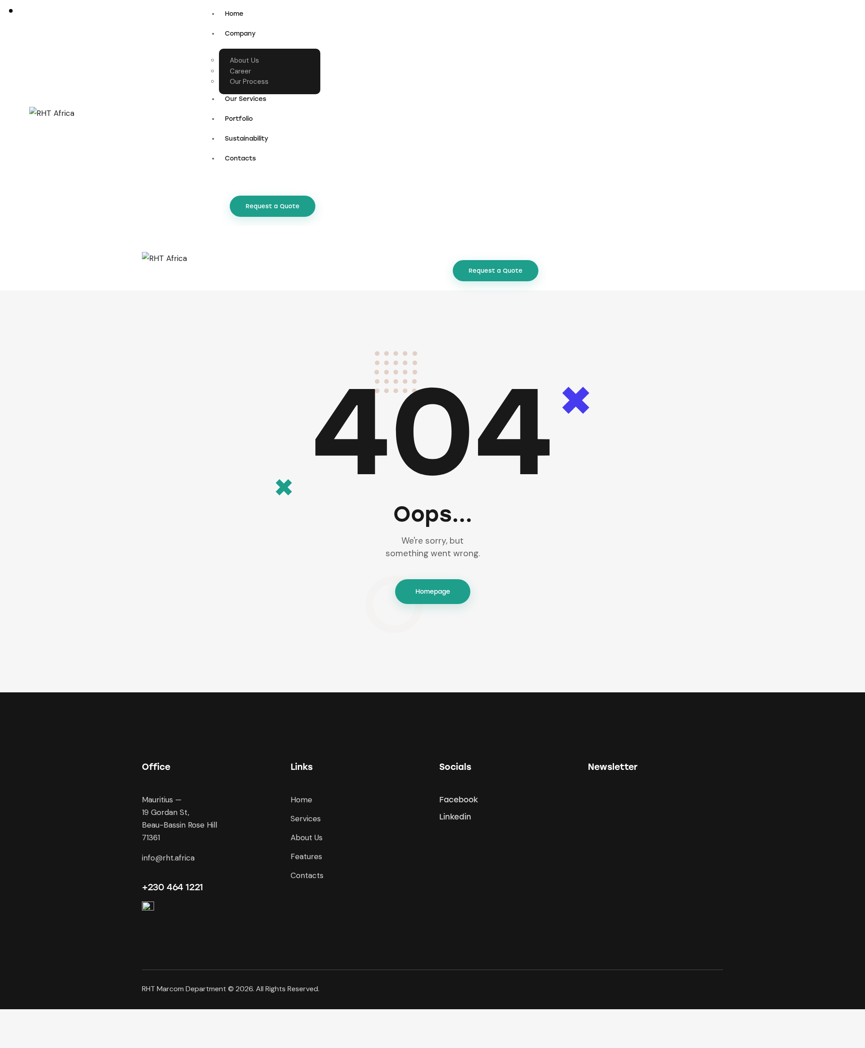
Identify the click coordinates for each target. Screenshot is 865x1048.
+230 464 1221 (172, 887)
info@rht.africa (168, 858)
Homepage (432, 591)
